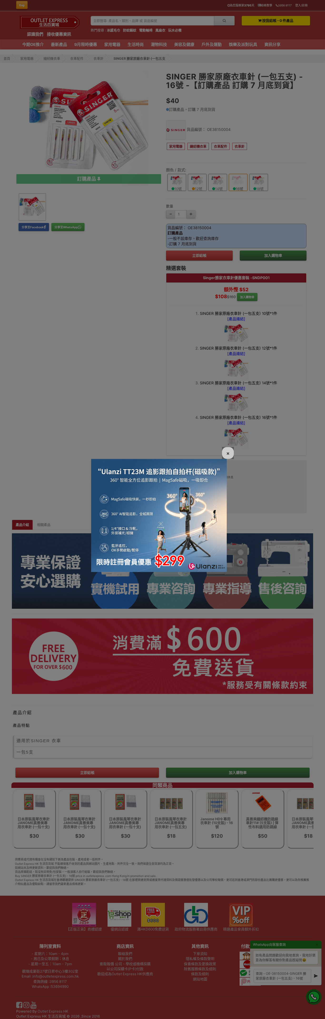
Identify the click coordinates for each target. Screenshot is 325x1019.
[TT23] (159, 515)
